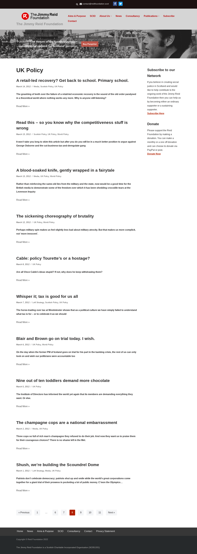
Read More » (23, 106)
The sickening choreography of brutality (55, 216)
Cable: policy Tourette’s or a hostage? (53, 258)
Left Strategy (38, 302)
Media (36, 86)
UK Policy (59, 86)
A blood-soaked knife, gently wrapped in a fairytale (65, 170)
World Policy (63, 134)
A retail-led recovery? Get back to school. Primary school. (72, 80)
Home (20, 531)
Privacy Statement (105, 531)
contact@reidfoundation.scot (96, 4)
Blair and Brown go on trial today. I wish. (55, 338)
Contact (72, 21)
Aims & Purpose (77, 16)
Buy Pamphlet (90, 44)
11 (99, 512)
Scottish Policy (46, 86)
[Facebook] (115, 4)
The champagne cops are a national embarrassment (66, 422)
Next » (111, 512)
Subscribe (169, 16)
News (119, 16)
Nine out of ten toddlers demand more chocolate (63, 380)
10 (90, 512)
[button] (111, 16)
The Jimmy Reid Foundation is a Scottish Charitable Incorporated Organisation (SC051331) (58, 547)
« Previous (23, 512)
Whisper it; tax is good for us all (47, 296)
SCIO (92, 16)
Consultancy (133, 16)
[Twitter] (121, 4)
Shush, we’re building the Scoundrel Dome (57, 465)
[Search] (77, 4)
